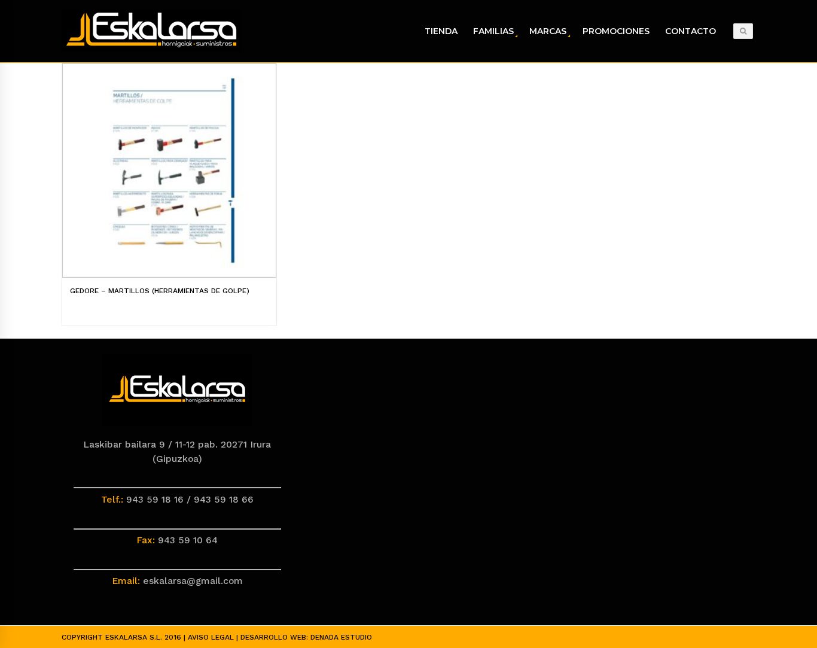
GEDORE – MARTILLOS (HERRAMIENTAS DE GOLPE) (159, 291)
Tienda (441, 31)
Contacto (690, 31)
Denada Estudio (341, 637)
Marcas (547, 31)
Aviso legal (211, 637)
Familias (493, 31)
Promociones (616, 31)
